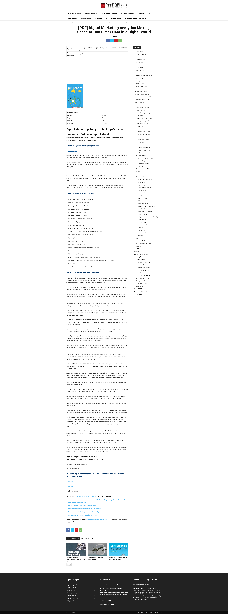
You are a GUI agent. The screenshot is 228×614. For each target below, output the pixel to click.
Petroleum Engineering (142, 241)
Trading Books (140, 83)
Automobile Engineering (143, 113)
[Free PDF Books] (114, 6)
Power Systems (142, 166)
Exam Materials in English (143, 97)
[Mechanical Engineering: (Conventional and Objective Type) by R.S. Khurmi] (76, 549)
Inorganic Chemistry (144, 267)
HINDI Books (139, 67)
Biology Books (116, 18)
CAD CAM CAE (142, 182)
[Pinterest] (116, 40)
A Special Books (138, 51)
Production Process (143, 214)
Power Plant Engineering (145, 211)
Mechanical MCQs (143, 203)
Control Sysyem (142, 161)
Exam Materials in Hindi (143, 99)
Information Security (144, 139)
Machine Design (142, 198)
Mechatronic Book (141, 230)
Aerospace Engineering (142, 105)
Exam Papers (137, 246)
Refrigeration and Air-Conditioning (148, 217)
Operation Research (143, 209)
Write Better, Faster (105, 600)
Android (140, 129)
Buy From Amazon (72, 491)
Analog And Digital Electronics (146, 158)
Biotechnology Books (140, 89)
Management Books (141, 281)
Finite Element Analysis (144, 187)
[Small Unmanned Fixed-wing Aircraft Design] (97, 549)
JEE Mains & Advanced (140, 291)
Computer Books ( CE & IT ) (143, 123)
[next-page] (70, 564)
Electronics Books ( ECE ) (143, 169)
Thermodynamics (143, 225)
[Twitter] (112, 40)
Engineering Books (75, 22)
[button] (159, 14)
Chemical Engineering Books (144, 118)
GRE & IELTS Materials (140, 289)
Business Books (140, 57)
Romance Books (140, 78)
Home (67, 22)
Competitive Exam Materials (142, 94)
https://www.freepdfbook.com (97, 520)
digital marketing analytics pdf (86, 496)
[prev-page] (67, 564)
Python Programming (144, 147)
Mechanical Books (74, 14)
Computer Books (144, 14)
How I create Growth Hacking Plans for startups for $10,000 (113, 595)
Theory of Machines (143, 222)
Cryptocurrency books (144, 134)
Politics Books (140, 73)
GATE (137, 249)
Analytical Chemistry (144, 262)
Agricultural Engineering (143, 107)
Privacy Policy (144, 612)
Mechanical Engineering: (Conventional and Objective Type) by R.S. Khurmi (75, 559)
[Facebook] (108, 40)
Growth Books (140, 65)
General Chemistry (143, 265)
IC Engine (140, 195)
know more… (144, 599)
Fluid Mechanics (142, 190)
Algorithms (141, 126)
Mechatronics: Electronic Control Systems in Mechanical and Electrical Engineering (118, 559)
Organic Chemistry (143, 270)
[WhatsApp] (120, 40)
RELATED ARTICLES (73, 539)
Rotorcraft (140, 115)
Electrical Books (91, 14)
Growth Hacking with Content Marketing (111, 585)
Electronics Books (127, 14)
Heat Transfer (142, 193)
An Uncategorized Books (141, 86)
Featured (136, 251)
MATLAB (138, 171)
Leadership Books (141, 70)
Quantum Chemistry (144, 275)
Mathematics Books (141, 283)
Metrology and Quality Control (147, 206)
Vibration (140, 227)
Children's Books (141, 59)
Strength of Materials (144, 219)
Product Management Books (144, 75)
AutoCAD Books (140, 110)
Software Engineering (144, 150)
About (150, 612)
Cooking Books (140, 62)
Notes (137, 238)
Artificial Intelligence (144, 131)
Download (69, 481)
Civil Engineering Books (109, 14)
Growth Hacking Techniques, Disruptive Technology (111, 589)
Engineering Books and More (135, 18)
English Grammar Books (143, 278)
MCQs (137, 174)
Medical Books (138, 294)
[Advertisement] (97, 70)
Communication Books (140, 91)
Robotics (140, 235)
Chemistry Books (101, 18)
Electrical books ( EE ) (142, 155)
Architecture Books (141, 54)
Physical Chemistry (143, 273)
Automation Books (143, 233)
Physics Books (86, 18)
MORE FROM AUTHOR (87, 539)
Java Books (141, 142)
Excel (139, 137)
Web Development (143, 153)
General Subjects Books (141, 254)
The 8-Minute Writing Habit (107, 604)
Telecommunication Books (143, 243)
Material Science (142, 201)
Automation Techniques (145, 179)
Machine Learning (143, 145)
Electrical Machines (143, 163)
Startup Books (140, 81)
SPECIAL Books (72, 18)
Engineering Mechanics (144, 185)
